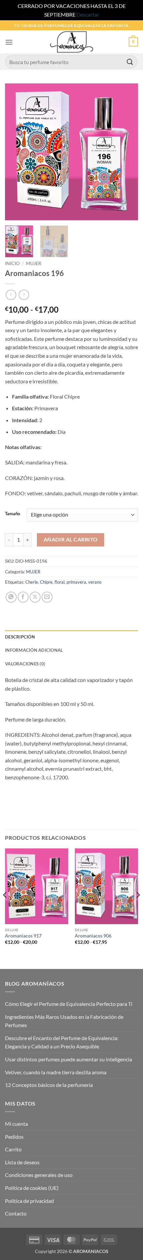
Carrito (13, 1149)
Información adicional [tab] (34, 650)
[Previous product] (24, 295)
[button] (9, 42)
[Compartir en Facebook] (23, 597)
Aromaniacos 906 (93, 935)
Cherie (31, 582)
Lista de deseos (22, 1162)
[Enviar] (130, 61)
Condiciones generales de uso (38, 1175)
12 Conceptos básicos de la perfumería (49, 1085)
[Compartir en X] (35, 597)
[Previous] (16, 151)
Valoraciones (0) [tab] (25, 663)
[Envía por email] (47, 597)
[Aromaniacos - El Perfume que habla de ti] (71, 41)
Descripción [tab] (20, 636)
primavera (76, 582)
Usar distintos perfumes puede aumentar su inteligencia (68, 1059)
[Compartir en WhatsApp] (11, 597)
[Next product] (11, 295)
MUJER (33, 263)
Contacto (16, 1213)
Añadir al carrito (71, 539)
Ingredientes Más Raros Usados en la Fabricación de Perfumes (64, 1021)
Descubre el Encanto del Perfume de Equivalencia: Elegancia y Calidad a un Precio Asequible (61, 1042)
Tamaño (12, 514)
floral (60, 582)
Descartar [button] (87, 14)
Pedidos (14, 1136)
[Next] (127, 151)
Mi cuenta (16, 1123)
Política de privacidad (29, 1201)
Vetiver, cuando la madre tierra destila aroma (55, 1072)
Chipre (46, 582)
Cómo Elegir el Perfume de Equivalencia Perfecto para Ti (68, 1004)
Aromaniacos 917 (23, 935)
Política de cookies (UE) (32, 1188)
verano (94, 582)
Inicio (12, 263)
